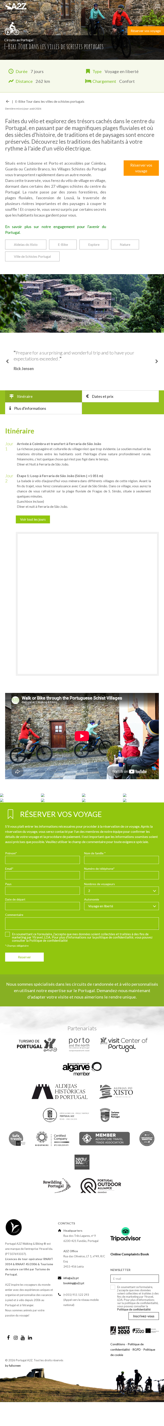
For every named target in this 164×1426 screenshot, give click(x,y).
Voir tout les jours (33, 543)
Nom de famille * (95, 877)
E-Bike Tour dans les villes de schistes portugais (49, 101)
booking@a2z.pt (73, 1307)
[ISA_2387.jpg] (102, 823)
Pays (8, 908)
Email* (9, 892)
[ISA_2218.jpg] (20, 823)
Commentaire (14, 938)
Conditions (117, 1368)
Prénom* (11, 877)
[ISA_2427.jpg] (143, 823)
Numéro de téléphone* (99, 892)
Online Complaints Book (129, 1278)
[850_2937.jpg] (20, 818)
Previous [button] (7, 373)
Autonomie (91, 923)
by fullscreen (13, 1389)
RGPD (136, 1373)
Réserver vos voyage (146, 31)
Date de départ (15, 923)
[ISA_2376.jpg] (61, 823)
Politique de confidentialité (48, 964)
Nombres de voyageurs (99, 908)
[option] (82, 373)
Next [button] (157, 373)
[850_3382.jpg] (61, 818)
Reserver (24, 981)
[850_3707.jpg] (143, 818)
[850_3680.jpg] (102, 818)
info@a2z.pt (71, 1302)
